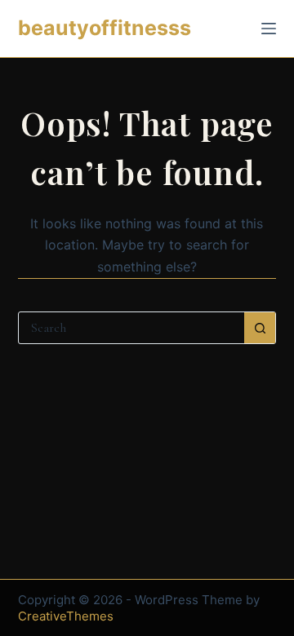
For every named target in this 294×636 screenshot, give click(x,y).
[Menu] (268, 28)
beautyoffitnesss (104, 27)
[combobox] (132, 327)
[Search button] (259, 327)
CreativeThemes (66, 616)
